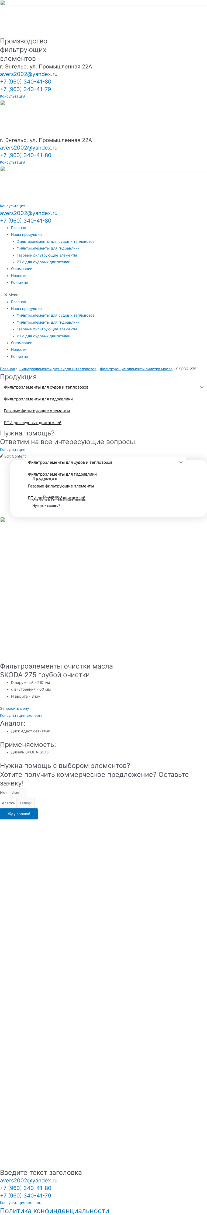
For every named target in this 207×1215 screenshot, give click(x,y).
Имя (4, 793)
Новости (18, 276)
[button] (103, 295)
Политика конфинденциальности (54, 1211)
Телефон (8, 803)
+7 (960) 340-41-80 (25, 81)
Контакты (19, 282)
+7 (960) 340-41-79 (25, 89)
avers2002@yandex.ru (29, 74)
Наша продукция (26, 234)
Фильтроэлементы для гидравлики (48, 248)
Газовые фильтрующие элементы (47, 255)
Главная (18, 228)
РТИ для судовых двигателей (43, 262)
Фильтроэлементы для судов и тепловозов (56, 241)
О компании (21, 268)
